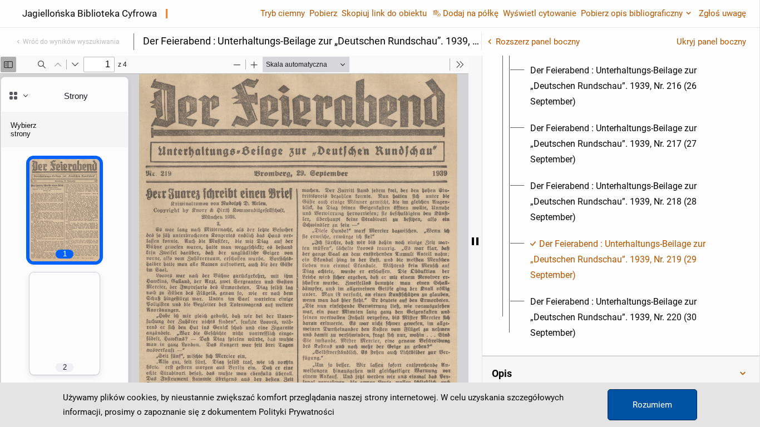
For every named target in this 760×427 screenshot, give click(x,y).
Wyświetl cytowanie (539, 13)
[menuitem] (631, 86)
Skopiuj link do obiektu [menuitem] (384, 13)
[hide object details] (475, 241)
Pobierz (323, 13)
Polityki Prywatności (296, 412)
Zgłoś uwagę (722, 13)
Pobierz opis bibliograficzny (632, 13)
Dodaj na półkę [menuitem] (471, 13)
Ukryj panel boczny (711, 42)
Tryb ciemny (282, 13)
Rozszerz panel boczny (538, 42)
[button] (620, 373)
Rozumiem (652, 405)
